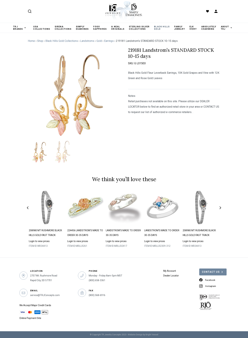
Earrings (109, 41)
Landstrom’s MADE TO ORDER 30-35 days (123, 232)
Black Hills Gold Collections (61, 41)
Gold (99, 41)
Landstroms (87, 41)
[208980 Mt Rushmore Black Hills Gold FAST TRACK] (47, 207)
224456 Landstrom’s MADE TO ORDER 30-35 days (85, 232)
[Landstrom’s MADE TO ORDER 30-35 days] (124, 207)
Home (31, 41)
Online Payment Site (30, 318)
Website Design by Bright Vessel (143, 334)
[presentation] (27, 208)
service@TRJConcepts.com (45, 295)
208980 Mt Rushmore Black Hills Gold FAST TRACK (45, 232)
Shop (40, 41)
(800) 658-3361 (97, 280)
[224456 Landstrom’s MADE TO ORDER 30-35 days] (85, 207)
